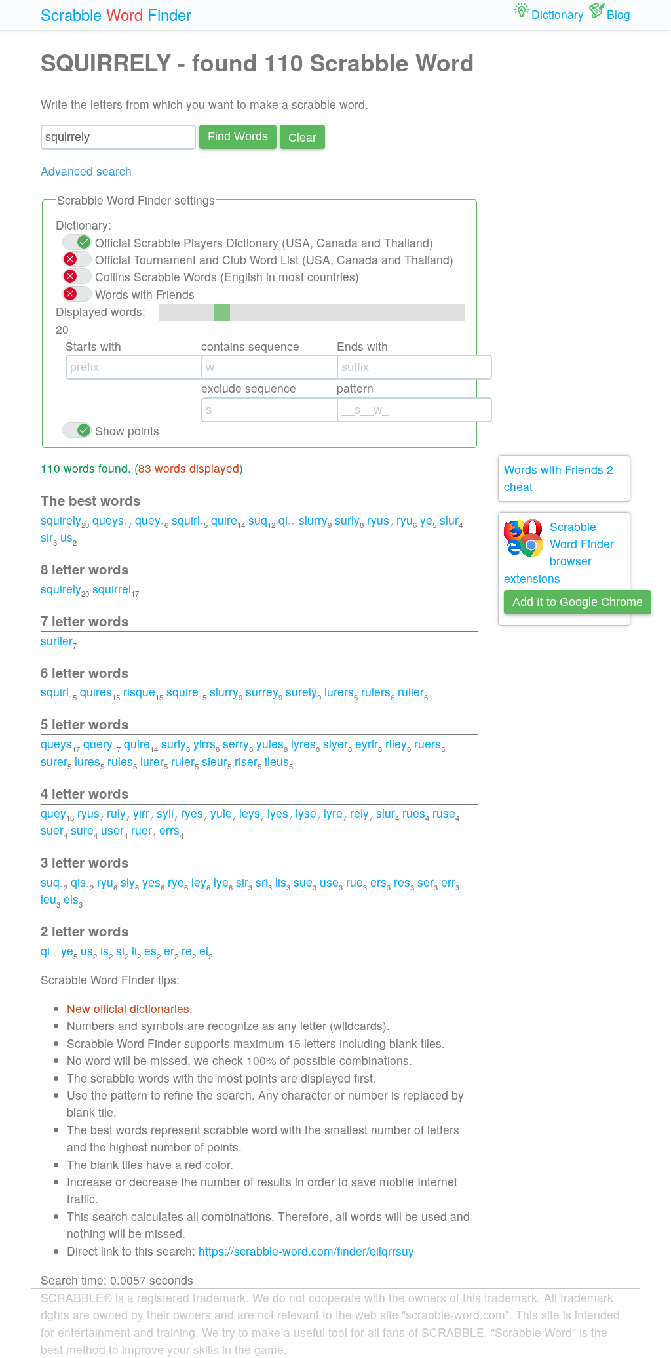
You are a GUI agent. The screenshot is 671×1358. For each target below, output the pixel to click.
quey (148, 519)
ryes (192, 813)
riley (396, 743)
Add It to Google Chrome (577, 602)
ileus (277, 761)
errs (169, 830)
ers (378, 881)
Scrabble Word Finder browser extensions (559, 552)
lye (221, 881)
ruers (427, 743)
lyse (306, 813)
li (134, 950)
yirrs (204, 743)
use (329, 881)
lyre (333, 813)
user (112, 830)
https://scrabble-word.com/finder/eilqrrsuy (306, 1251)
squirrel (111, 588)
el (203, 950)
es (150, 950)
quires (96, 691)
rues (413, 813)
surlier (57, 640)
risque (139, 691)
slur (449, 519)
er (169, 950)
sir (47, 537)
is (104, 950)
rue (354, 881)
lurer (152, 761)
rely (359, 813)
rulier (411, 691)
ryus (378, 519)
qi (283, 519)
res (402, 881)
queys (108, 519)
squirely (61, 519)
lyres (303, 743)
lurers (339, 691)
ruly (116, 813)
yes (151, 881)
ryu (404, 519)
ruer (141, 830)
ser (425, 881)
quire (224, 519)
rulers (376, 691)
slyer (335, 743)
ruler (183, 761)
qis (78, 881)
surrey (262, 691)
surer (54, 761)
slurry (313, 519)
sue (303, 881)
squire (182, 691)
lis (280, 881)
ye (426, 519)
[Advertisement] (564, 242)
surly (347, 519)
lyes (277, 813)
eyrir (366, 743)
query (98, 743)
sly (128, 881)
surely (301, 691)
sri (262, 881)
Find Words (238, 136)
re (187, 950)
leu (48, 898)
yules (270, 743)
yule (221, 813)
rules (120, 761)
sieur (214, 761)
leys (249, 813)
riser (246, 761)
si (120, 950)
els (71, 898)
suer (52, 830)
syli (165, 813)
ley (198, 881)
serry (236, 743)
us (66, 537)
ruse (443, 813)
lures (87, 761)
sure (82, 830)
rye (176, 881)
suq (257, 519)
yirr (141, 813)
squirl (186, 519)
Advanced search (86, 171)
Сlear (302, 137)
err (448, 881)
